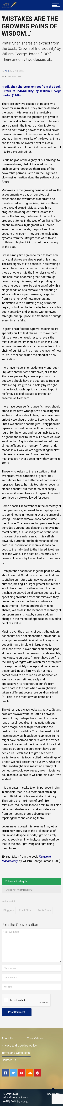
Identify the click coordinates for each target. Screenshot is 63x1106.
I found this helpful (17, 881)
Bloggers (8, 910)
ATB (7, 71)
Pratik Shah (25, 910)
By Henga (22, 1101)
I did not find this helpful (20, 890)
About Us (8, 1038)
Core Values (35, 1038)
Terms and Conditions (16, 1052)
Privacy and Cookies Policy (19, 1045)
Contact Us (9, 1060)
